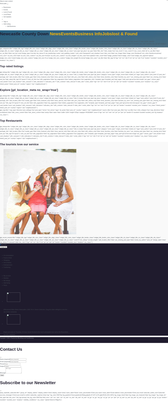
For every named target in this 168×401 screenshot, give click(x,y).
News (5, 285)
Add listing (7, 283)
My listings (7, 280)
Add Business (11, 26)
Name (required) (5, 359)
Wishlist (6, 278)
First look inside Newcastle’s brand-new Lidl (16, 328)
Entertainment (8, 265)
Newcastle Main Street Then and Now (14, 305)
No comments (12, 312)
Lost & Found (8, 12)
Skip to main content (6, 1)
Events (6, 9)
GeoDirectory (30, 338)
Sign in (6, 21)
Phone (2, 364)
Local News (7, 14)
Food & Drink (8, 258)
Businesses (7, 7)
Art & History (7, 262)
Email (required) (5, 361)
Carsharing (7, 267)
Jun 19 (6, 334)
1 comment (11, 334)
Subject (2, 366)
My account (7, 276)
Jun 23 (6, 312)
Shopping (7, 260)
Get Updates (7, 17)
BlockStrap (21, 338)
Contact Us (3, 247)
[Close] (167, 0)
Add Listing (7, 24)
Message (3, 373)
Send (2, 375)
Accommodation (9, 255)
